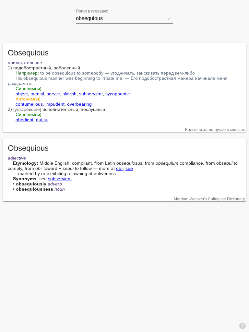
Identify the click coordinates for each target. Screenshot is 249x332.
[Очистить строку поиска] (169, 18)
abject (22, 93)
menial (37, 93)
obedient (24, 119)
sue (129, 168)
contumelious (29, 104)
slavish (70, 93)
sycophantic (117, 93)
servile (53, 93)
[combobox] (120, 18)
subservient (91, 93)
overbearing (79, 104)
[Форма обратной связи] (242, 325)
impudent (55, 104)
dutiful (42, 119)
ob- (119, 168)
